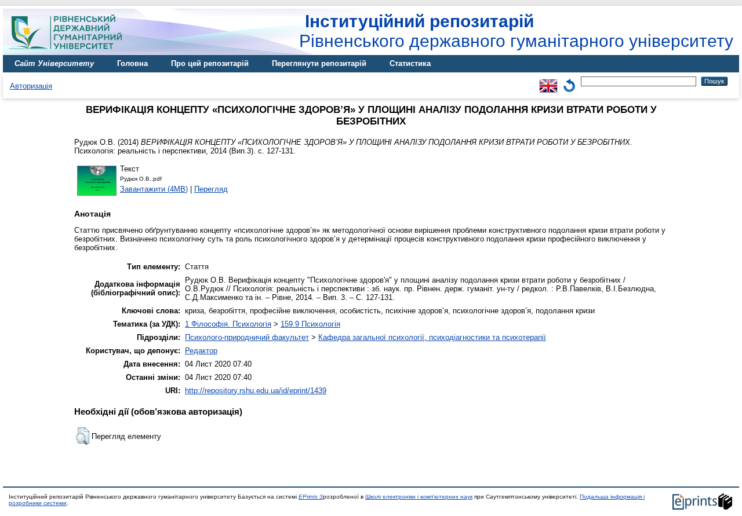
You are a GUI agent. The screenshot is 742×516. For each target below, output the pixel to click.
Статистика (410, 63)
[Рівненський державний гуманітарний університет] (69, 52)
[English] (548, 80)
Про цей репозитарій (210, 63)
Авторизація (31, 86)
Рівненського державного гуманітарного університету (516, 31)
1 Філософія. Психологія (228, 324)
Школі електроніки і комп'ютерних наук (418, 496)
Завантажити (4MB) (154, 189)
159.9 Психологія (310, 324)
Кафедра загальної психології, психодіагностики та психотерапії (432, 337)
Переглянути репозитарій (319, 63)
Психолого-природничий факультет (247, 337)
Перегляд (211, 189)
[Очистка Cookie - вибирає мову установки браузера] (569, 80)
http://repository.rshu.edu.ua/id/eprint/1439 (255, 390)
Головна (132, 63)
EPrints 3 (311, 496)
